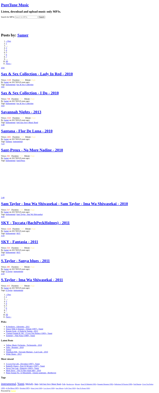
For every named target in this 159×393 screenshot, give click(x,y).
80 (7, 61)
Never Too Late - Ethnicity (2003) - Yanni (22, 368)
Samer (22, 35)
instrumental (10, 85)
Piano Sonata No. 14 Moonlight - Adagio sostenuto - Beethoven (31, 373)
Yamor (8, 350)
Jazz (36, 384)
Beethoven (70, 384)
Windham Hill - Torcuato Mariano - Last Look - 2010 (27, 352)
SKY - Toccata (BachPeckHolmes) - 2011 (35, 222)
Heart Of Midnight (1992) (88, 384)
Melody (29, 384)
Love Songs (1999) (49, 388)
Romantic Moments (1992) (105, 384)
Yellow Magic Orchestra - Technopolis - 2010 (24, 345)
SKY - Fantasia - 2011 (19, 241)
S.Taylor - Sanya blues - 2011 (25, 260)
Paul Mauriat (137, 384)
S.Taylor (9, 271)
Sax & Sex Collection (24, 85)
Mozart (77, 384)
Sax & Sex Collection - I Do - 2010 (30, 93)
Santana (9, 141)
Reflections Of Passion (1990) (123, 384)
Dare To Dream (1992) (83, 388)
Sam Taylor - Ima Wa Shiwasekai (29, 214)
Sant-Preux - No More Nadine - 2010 (32, 150)
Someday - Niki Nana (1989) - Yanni (20, 336)
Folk (63, 384)
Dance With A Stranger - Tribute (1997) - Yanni (24, 329)
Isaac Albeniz (59, 388)
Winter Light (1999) (36, 388)
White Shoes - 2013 (13, 354)
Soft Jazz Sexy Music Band (27, 122)
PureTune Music (15, 5)
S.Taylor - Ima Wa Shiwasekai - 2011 (32, 279)
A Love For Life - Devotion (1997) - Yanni (23, 364)
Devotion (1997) (25, 388)
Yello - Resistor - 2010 (15, 347)
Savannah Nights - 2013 (21, 112)
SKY (18, 233)
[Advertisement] (79, 24)
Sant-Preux (20, 161)
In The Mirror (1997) (12, 388)
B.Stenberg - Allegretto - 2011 (18, 327)
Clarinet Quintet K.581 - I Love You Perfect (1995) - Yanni (29, 333)
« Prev (8, 41)
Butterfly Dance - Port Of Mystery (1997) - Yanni (25, 366)
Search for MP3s (7, 17)
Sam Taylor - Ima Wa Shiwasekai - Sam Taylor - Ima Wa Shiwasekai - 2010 (64, 203)
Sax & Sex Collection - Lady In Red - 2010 (37, 74)
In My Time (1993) (70, 388)
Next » (8, 64)
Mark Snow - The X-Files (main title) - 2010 (23, 371)
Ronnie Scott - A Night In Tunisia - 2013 (22, 331)
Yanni (20, 383)
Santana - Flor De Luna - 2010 (27, 131)
